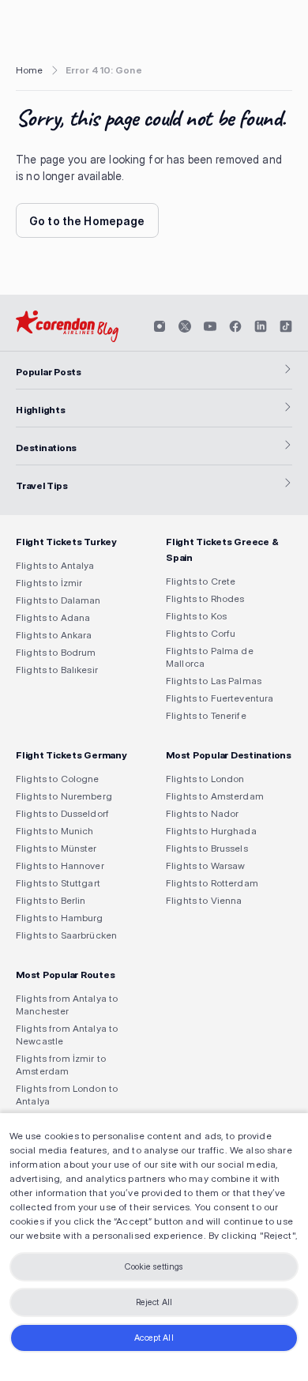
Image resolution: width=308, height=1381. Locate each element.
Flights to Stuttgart (58, 883)
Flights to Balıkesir (57, 669)
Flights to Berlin (50, 900)
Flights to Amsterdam (215, 796)
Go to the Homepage (87, 221)
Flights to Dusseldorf (62, 813)
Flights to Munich (54, 831)
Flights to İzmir (49, 583)
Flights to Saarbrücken (66, 935)
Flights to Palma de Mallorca (210, 657)
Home (29, 70)
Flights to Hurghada (211, 831)
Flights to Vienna (204, 900)
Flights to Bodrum (56, 652)
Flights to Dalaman (58, 600)
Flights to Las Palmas (213, 681)
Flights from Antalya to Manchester (67, 1004)
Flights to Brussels (207, 848)
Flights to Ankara (54, 635)
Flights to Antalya (55, 565)
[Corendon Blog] (67, 326)
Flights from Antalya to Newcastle (67, 1034)
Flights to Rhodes (205, 598)
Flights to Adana (53, 617)
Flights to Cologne (58, 779)
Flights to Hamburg (59, 918)
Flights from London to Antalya (67, 1094)
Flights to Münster (56, 848)
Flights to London (205, 779)
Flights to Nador (202, 813)
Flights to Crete (200, 581)
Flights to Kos (196, 616)
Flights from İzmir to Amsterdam (61, 1064)
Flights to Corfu (200, 633)
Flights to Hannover (60, 865)
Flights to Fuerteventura (219, 698)
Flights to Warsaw (205, 865)
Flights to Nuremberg (64, 796)
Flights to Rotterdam (212, 883)
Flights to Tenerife (206, 715)
